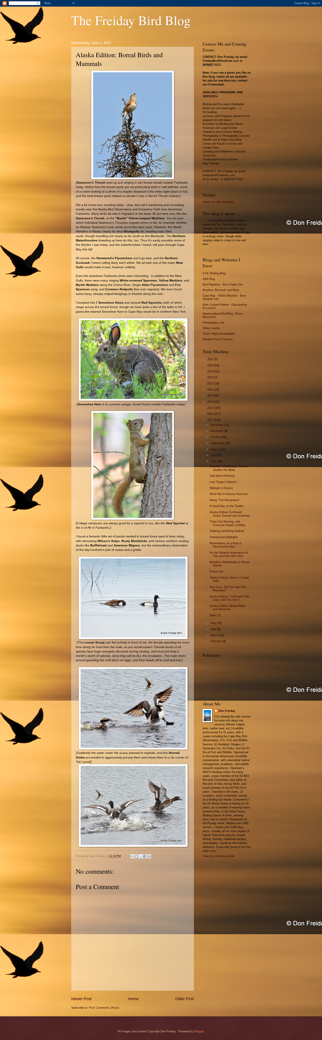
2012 (210, 413)
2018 (210, 377)
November (217, 431)
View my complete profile (219, 856)
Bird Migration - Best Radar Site (223, 284)
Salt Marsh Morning (222, 475)
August (215, 449)
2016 (210, 389)
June (214, 461)
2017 (210, 383)
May (214, 623)
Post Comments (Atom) (104, 1007)
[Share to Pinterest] (149, 856)
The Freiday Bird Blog (131, 20)
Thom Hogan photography (219, 333)
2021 (210, 359)
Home (133, 999)
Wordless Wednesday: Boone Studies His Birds (228, 468)
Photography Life (213, 322)
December (217, 425)
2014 (210, 401)
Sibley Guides (211, 328)
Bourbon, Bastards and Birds (221, 290)
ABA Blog (209, 279)
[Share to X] (140, 856)
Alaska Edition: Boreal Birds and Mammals (227, 607)
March (215, 635)
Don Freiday (227, 710)
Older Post (184, 999)
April (214, 629)
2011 (210, 420)
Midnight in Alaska (221, 488)
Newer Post (81, 999)
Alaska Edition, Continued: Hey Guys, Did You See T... (229, 598)
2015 (210, 395)
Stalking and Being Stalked (227, 531)
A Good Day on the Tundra (226, 506)
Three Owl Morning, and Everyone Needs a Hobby (227, 523)
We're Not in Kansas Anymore (229, 494)
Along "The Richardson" (225, 500)
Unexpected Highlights (224, 537)
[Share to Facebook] (145, 856)
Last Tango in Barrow (223, 482)
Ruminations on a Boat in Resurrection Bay (226, 545)
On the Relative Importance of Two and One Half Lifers (229, 554)
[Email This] (132, 856)
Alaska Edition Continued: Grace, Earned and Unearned (230, 513)
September (218, 443)
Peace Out (216, 571)
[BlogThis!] (136, 856)
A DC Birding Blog (214, 273)
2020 (210, 365)
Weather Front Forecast (218, 339)
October (216, 437)
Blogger (198, 1031)
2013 (210, 407)
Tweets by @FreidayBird (218, 202)
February (217, 641)
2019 (210, 371)
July (214, 455)
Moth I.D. (215, 615)
